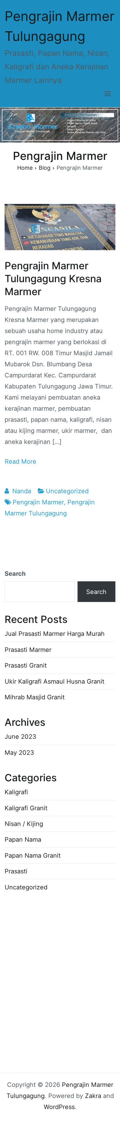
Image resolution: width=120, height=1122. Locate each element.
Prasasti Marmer (28, 649)
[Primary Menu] (107, 94)
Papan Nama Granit (33, 855)
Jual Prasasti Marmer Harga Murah (55, 633)
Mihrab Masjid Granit (35, 697)
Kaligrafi (16, 792)
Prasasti (16, 871)
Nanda (21, 491)
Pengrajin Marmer (38, 502)
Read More (20, 461)
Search (15, 573)
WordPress (59, 1107)
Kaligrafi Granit (26, 808)
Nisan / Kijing (24, 823)
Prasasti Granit (26, 665)
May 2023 (19, 752)
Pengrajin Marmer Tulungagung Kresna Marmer (53, 279)
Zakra (93, 1096)
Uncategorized (67, 491)
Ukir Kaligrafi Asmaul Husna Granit (54, 681)
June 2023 (20, 736)
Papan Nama (23, 839)
